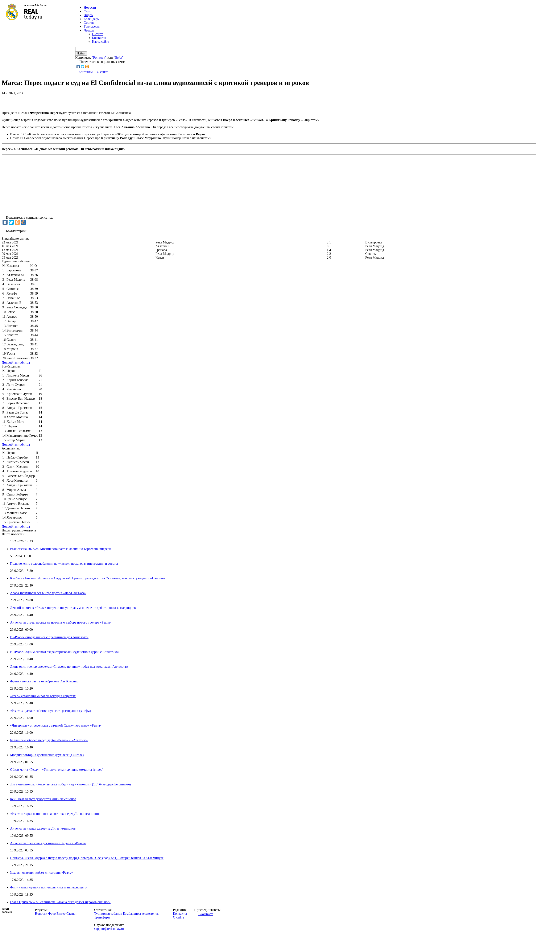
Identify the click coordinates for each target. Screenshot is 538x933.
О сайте (97, 34)
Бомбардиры (132, 913)
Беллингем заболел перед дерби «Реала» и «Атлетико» (49, 740)
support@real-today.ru (109, 928)
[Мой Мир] (23, 222)
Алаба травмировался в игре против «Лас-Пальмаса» (48, 593)
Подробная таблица (16, 362)
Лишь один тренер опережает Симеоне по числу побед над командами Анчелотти (69, 666)
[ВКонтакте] (78, 66)
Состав (89, 22)
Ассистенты (150, 913)
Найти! (81, 53)
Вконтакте (205, 914)
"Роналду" (99, 57)
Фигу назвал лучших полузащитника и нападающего (48, 887)
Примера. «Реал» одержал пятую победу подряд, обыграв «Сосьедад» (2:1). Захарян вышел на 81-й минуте (87, 858)
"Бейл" (119, 57)
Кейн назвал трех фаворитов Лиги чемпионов (43, 799)
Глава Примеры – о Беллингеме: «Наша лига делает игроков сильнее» (60, 902)
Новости (41, 913)
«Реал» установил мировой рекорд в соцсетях (43, 696)
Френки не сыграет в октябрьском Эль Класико (44, 681)
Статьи (71, 913)
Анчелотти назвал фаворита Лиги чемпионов (43, 828)
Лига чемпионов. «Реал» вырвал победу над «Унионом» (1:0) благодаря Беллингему (71, 784)
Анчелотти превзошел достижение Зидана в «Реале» (48, 843)
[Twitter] (82, 66)
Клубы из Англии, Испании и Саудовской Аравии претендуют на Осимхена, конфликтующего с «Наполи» (87, 578)
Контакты (99, 38)
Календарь (91, 19)
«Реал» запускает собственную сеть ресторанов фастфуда (51, 710)
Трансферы (92, 26)
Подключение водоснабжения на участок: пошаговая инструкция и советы (64, 563)
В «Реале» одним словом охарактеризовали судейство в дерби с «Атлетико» (64, 652)
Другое (89, 30)
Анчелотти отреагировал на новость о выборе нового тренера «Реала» (60, 622)
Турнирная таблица (108, 913)
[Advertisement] (51, 101)
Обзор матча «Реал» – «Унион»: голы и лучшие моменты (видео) (56, 769)
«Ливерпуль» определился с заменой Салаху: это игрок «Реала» (56, 725)
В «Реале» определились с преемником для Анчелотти (49, 637)
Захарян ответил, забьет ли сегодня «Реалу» (41, 872)
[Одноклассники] (87, 66)
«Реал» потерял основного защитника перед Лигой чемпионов (55, 813)
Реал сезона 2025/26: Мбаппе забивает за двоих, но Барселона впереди (60, 549)
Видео (88, 15)
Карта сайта (100, 41)
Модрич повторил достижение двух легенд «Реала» (47, 755)
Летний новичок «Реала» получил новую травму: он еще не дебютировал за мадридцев (73, 607)
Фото (87, 11)
